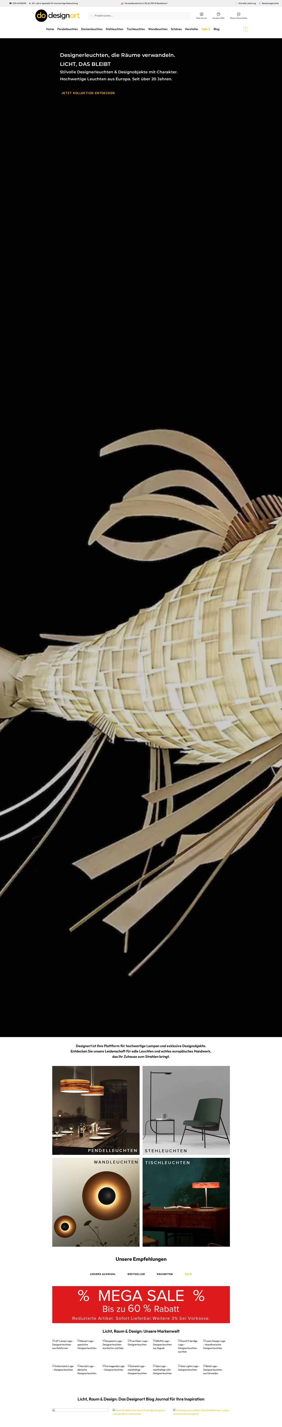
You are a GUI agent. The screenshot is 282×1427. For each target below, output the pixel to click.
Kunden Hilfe (218, 18)
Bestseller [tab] (136, 1274)
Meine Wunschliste (238, 18)
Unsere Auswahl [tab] (103, 1274)
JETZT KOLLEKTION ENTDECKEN (88, 93)
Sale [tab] (188, 1274)
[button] (240, 29)
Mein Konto (201, 18)
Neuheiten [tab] (165, 1274)
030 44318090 (19, 3)
